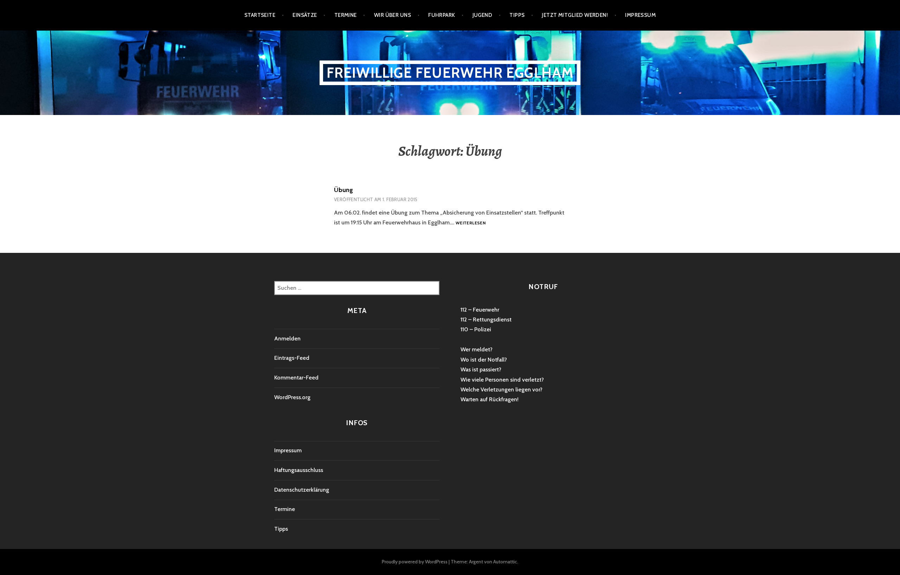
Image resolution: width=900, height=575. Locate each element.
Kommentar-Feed (296, 377)
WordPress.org (292, 397)
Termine (345, 15)
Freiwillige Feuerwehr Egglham (450, 72)
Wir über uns (392, 15)
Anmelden (287, 338)
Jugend (482, 15)
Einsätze (304, 15)
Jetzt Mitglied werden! (575, 15)
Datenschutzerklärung (301, 489)
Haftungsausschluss (298, 470)
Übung (343, 190)
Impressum (640, 15)
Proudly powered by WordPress (415, 561)
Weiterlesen (471, 222)
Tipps (517, 15)
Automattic (505, 561)
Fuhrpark (441, 15)
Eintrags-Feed (291, 357)
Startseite (260, 15)
